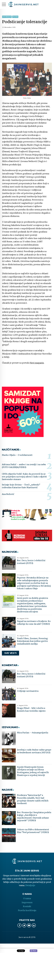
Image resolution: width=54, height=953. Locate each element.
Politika (15, 16)
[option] (27, 79)
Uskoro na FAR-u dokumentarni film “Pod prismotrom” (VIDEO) (33, 830)
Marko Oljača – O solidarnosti (17, 455)
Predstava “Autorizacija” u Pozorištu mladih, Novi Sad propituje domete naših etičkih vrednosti (32, 799)
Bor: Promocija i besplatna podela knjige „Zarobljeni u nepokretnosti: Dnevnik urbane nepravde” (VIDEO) (34, 816)
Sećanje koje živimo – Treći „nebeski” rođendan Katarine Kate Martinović (21, 486)
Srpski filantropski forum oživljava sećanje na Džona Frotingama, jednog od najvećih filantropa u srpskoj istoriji (33, 771)
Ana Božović (8, 494)
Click (33, 950)
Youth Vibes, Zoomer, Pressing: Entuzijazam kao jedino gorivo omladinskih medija (32, 641)
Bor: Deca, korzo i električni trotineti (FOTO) (31, 561)
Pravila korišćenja (27, 910)
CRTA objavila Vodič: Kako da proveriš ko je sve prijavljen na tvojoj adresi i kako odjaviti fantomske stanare (24, 477)
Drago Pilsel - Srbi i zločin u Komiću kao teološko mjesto (31, 709)
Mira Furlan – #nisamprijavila (32, 732)
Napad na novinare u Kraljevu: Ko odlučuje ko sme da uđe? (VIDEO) (34, 622)
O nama (27, 898)
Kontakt (27, 906)
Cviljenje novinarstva (27, 691)
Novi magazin (7, 16)
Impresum (27, 902)
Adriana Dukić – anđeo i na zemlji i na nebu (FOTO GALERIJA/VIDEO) (24, 465)
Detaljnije (30, 885)
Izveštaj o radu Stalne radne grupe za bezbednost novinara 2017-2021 (34, 751)
